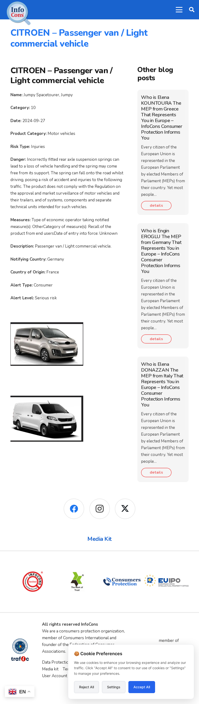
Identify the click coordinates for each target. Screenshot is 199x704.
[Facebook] (74, 509)
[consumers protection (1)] (122, 581)
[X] (125, 509)
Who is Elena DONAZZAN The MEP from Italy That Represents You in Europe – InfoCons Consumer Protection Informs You (162, 384)
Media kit (50, 669)
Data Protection (56, 662)
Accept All (141, 687)
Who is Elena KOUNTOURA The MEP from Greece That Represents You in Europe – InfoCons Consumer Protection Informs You (161, 117)
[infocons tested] (32, 581)
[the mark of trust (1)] (77, 581)
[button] (179, 9)
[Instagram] (99, 509)
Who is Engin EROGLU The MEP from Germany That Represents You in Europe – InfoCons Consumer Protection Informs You (161, 251)
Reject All (86, 687)
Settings (113, 687)
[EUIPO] (166, 581)
